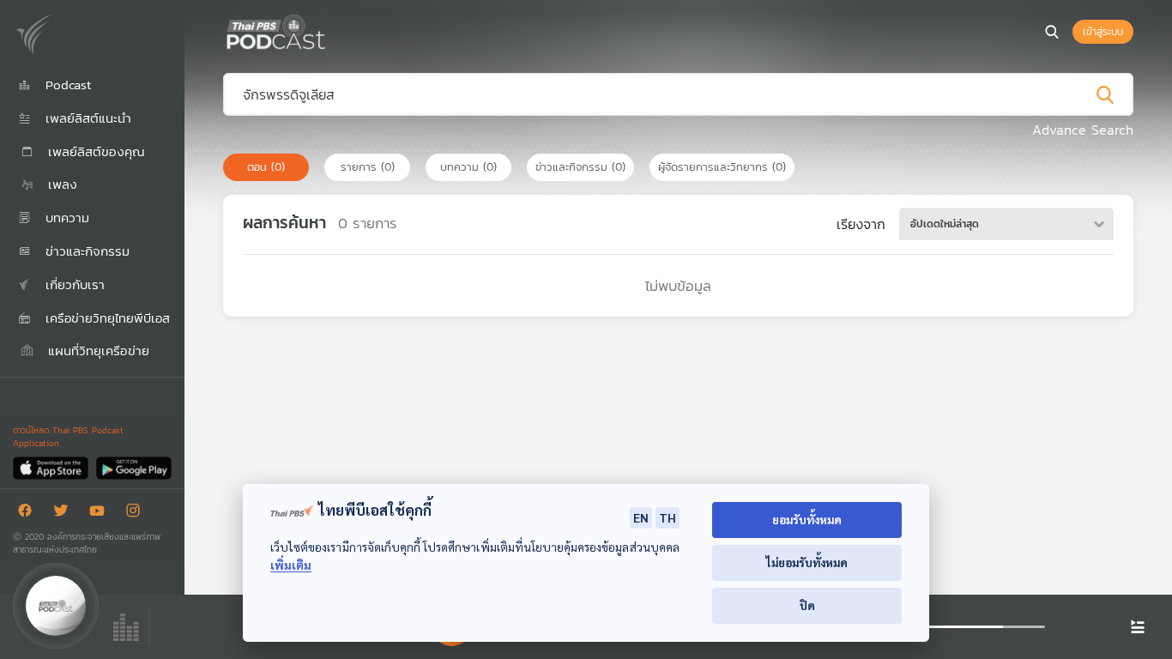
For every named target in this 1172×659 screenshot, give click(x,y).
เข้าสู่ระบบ (1103, 31)
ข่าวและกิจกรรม (580, 167)
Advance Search (1082, 129)
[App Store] (52, 467)
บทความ (468, 167)
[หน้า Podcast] (330, 30)
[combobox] (1006, 224)
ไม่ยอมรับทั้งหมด (807, 562)
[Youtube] (101, 513)
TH (667, 517)
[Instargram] (137, 513)
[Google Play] (133, 467)
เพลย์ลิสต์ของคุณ (94, 151)
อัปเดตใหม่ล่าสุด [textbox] (944, 224)
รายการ (368, 167)
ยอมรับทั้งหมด (807, 519)
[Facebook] (29, 513)
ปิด (807, 605)
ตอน (266, 167)
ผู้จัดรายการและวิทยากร (722, 167)
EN (641, 517)
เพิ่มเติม (290, 565)
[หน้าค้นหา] (1051, 32)
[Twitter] (65, 513)
